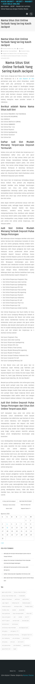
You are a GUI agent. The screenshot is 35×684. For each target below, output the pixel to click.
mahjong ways (26, 603)
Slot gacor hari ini (27, 635)
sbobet (14, 610)
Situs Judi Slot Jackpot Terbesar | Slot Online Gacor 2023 (9, 501)
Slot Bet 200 (25, 620)
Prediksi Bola (28, 606)
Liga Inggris (5, 603)
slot (14, 617)
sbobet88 (21, 610)
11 (7, 528)
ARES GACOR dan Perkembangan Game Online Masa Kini (19, 579)
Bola (28, 51)
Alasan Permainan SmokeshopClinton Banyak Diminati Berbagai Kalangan (17, 562)
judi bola (17, 599)
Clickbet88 (22, 596)
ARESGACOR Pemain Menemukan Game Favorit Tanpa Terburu (17, 555)
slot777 (27, 617)
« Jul (2, 543)
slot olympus (16, 638)
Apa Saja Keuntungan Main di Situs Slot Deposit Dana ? (25, 501)
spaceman (26, 645)
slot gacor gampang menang (10, 635)
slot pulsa (24, 56)
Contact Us (22, 671)
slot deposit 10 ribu (26, 79)
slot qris (12, 642)
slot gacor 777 (14, 631)
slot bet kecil (5, 624)
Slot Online (26, 638)
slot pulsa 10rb (5, 58)
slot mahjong (6, 638)
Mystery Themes (28, 675)
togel (14, 649)
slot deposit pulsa (22, 53)
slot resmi (21, 642)
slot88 (20, 617)
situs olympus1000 (18, 613)
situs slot (29, 613)
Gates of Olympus (7, 599)
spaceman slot (6, 649)
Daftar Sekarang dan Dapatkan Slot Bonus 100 (17, 574)
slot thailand (17, 645)
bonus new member (20, 592)
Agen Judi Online (6, 592)
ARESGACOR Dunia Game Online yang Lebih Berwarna (16, 568)
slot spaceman (6, 645)
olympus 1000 (18, 606)
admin (22, 48)
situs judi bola (6, 613)
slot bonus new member (9, 627)
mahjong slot (15, 603)
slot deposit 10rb (12, 53)
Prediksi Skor (5, 610)
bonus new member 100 (9, 596)
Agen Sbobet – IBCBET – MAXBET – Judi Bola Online (16, 2)
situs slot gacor (6, 617)
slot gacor (5, 631)
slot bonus (15, 624)
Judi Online (25, 599)
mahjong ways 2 (6, 606)
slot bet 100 (16, 620)
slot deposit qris (23, 627)
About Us (13, 671)
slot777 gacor (6, 620)
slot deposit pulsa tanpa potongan (11, 56)
